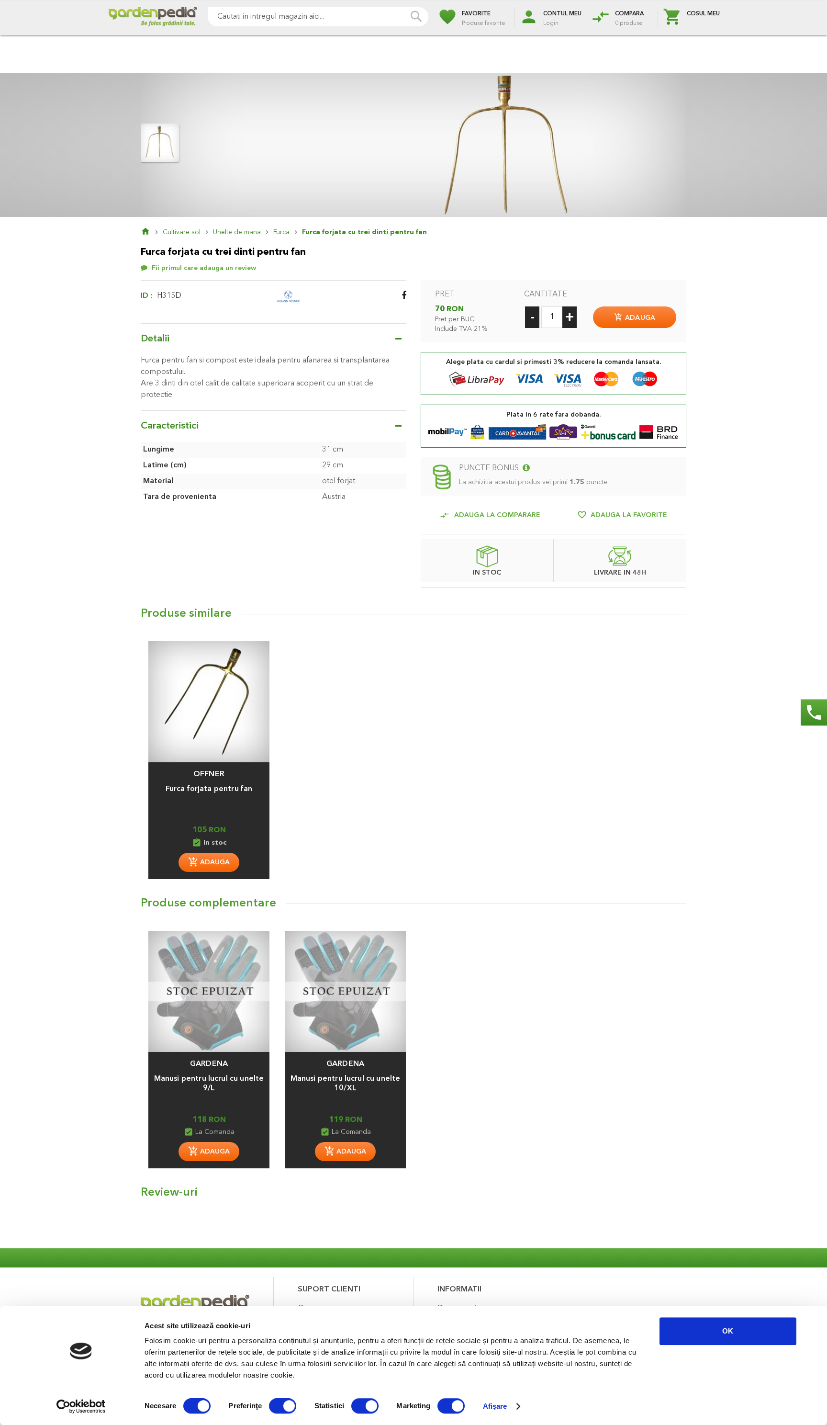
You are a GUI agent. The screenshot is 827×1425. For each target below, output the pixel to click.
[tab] (413, 1195)
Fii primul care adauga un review (204, 268)
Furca (281, 232)
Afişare (495, 1406)
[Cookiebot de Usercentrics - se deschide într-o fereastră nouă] (81, 1406)
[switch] (282, 1406)
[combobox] (318, 16)
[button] (209, 769)
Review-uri (169, 1193)
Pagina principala (152, 232)
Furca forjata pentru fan (209, 789)
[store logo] (152, 18)
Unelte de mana (237, 232)
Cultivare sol (182, 232)
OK (727, 1331)
